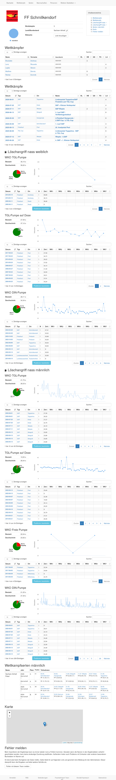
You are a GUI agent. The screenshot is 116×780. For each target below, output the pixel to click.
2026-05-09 (9, 124)
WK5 (87, 191)
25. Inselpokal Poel (62, 127)
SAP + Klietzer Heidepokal (65, 105)
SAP (19, 99)
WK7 (104, 191)
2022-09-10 (9, 509)
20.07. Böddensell (92, 695)
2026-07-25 (9, 105)
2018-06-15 (9, 195)
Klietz (38, 105)
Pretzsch (31, 336)
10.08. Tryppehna (104, 695)
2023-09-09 (9, 503)
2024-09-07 (9, 497)
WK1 (51, 191)
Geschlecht (59, 57)
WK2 (60, 191)
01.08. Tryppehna (104, 675)
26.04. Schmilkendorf (45, 687)
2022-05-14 (9, 349)
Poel (38, 127)
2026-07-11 (9, 109)
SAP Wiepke (60, 109)
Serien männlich (98, 27)
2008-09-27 (9, 266)
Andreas (33, 61)
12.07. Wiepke (93, 687)
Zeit (45, 191)
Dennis (32, 71)
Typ (19, 96)
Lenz (7, 64)
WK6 (96, 191)
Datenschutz (102, 778)
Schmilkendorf (41, 124)
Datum (7, 96)
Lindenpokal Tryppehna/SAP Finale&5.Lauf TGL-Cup (66, 100)
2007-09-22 (9, 272)
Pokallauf (21, 127)
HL (81, 57)
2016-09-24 (9, 259)
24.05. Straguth (58, 687)
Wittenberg (31, 574)
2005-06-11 (9, 201)
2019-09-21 (9, 516)
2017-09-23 (9, 253)
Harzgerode (40, 118)
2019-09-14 (9, 355)
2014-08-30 (9, 574)
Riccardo (33, 64)
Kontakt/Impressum (83, 778)
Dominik (33, 75)
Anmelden (13, 778)
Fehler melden (98, 31)
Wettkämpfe (21, 3)
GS (94, 57)
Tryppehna (40, 99)
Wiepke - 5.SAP (61, 137)
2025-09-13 (9, 127)
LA (106, 57)
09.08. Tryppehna (104, 687)
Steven (32, 68)
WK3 (69, 191)
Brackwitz (8, 61)
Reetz (29, 201)
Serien (31, 3)
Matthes (8, 71)
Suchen (89, 52)
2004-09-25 (9, 278)
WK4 (78, 191)
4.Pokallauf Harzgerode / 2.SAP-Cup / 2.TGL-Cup (64, 119)
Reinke (7, 75)
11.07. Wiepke (82, 674)
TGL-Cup (20, 131)
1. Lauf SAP (59, 124)
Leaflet (64, 742)
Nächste (107, 79)
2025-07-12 (9, 137)
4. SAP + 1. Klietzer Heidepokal (67, 140)
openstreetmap (78, 742)
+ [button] (9, 712)
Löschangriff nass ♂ (100, 25)
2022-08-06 (9, 343)
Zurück (94, 79)
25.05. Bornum (58, 694)
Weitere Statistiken (67, 3)
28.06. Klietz (82, 687)
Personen (53, 3)
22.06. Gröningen (81, 695)
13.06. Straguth (70, 674)
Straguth (39, 112)
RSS (26, 778)
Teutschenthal (33, 355)
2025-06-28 (9, 140)
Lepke (7, 68)
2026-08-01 (9, 99)
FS (100, 57)
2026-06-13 (9, 112)
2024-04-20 (9, 330)
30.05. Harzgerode (57, 675)
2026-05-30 (9, 118)
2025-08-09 (9, 131)
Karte (95, 29)
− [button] (9, 716)
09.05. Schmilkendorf (45, 675)
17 (100, 145)
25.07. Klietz (93, 674)
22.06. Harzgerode (69, 695)
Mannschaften (42, 3)
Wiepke (39, 109)
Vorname (33, 57)
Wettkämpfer (97, 18)
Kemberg (30, 195)
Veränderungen (43, 778)
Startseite (9, 3)
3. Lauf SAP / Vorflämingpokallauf (63, 113)
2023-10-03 (9, 336)
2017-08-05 (9, 567)
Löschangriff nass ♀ (100, 22)
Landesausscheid (22, 355)
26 (100, 658)
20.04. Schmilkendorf (45, 695)
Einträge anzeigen (20, 52)
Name (7, 57)
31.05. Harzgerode (69, 687)
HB (88, 57)
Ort (38, 96)
